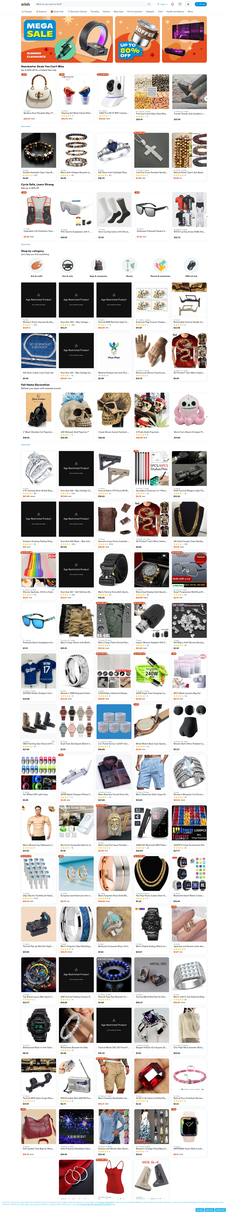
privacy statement (105, 1202)
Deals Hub (58, 11)
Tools (160, 11)
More (190, 11)
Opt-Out (209, 1210)
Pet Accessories (134, 11)
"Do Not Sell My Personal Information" (96, 1204)
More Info (220, 1210)
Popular (28, 11)
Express (42, 11)
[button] (163, 4)
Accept (200, 1210)
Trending (95, 11)
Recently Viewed (79, 11)
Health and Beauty (175, 11)
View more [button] (25, 126)
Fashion (106, 11)
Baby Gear (119, 11)
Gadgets (150, 11)
